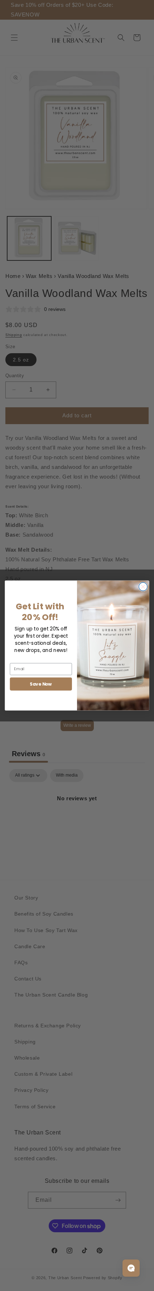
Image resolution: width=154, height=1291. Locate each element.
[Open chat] (131, 1268)
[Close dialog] (143, 586)
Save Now (41, 684)
